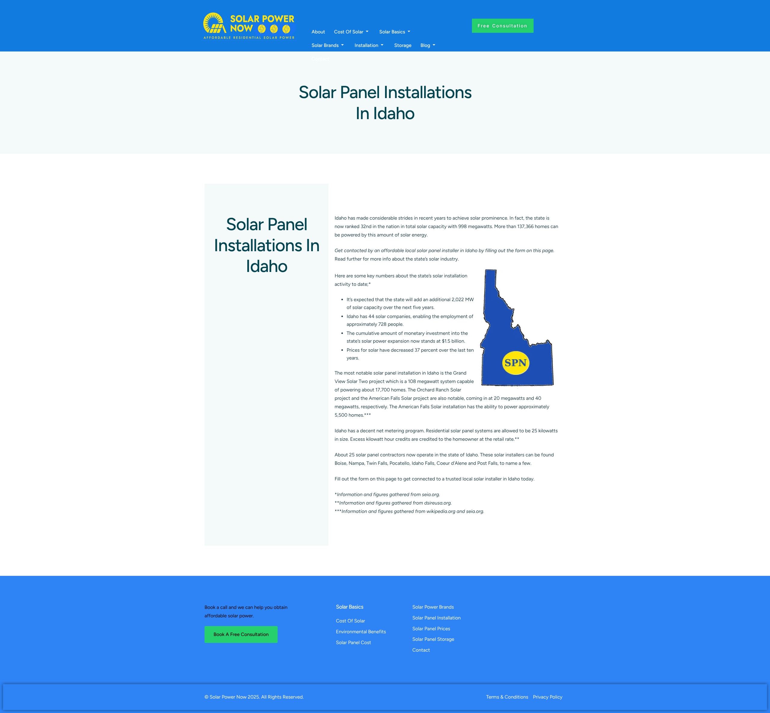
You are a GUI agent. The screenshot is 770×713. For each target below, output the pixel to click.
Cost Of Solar (348, 31)
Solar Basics (392, 31)
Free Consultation (503, 26)
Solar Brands (325, 45)
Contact (320, 59)
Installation (366, 45)
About (318, 31)
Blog (425, 45)
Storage (402, 45)
